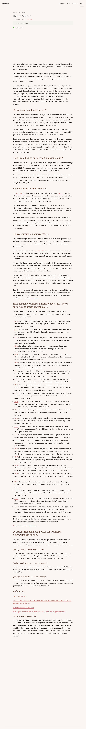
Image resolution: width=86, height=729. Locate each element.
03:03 (16, 346)
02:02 (16, 338)
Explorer (61, 3)
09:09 (16, 393)
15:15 (16, 440)
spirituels (34, 298)
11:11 (16, 410)
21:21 (16, 490)
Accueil (15, 12)
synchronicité (19, 193)
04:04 (16, 354)
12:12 (16, 418)
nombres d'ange (40, 251)
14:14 (16, 435)
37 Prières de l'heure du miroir (23, 607)
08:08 (16, 385)
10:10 (16, 401)
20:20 (16, 482)
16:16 (16, 449)
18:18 (16, 465)
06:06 (16, 371)
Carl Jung (61, 193)
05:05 (16, 363)
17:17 (16, 457)
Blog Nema (21, 12)
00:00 (16, 321)
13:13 (16, 426)
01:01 (16, 329)
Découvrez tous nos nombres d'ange (26, 526)
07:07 (16, 379)
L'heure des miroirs (19, 596)
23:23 (16, 507)
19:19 (16, 474)
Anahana (5, 3)
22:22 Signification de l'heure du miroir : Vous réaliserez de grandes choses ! (40, 612)
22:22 (16, 498)
